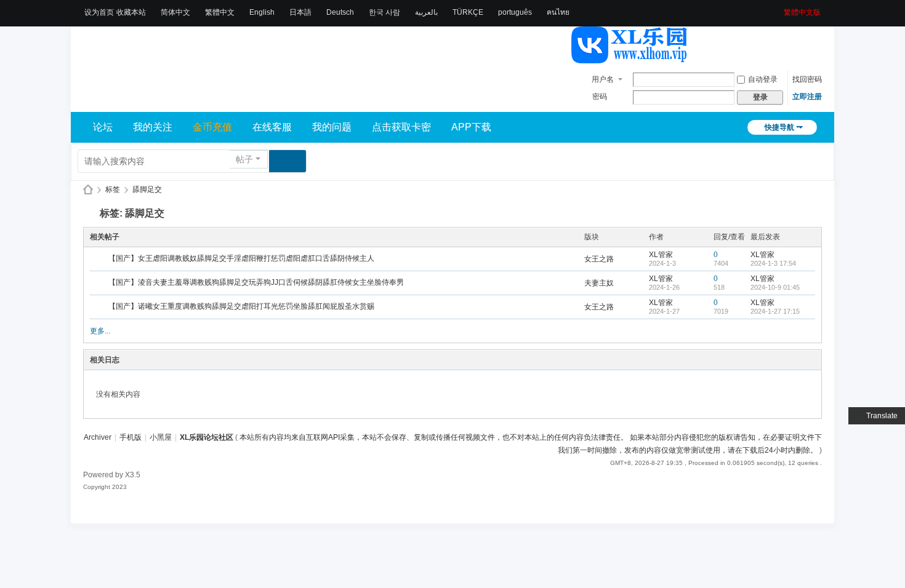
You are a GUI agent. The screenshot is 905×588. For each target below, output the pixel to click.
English (262, 12)
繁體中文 (220, 12)
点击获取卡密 (401, 127)
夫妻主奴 (599, 283)
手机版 (130, 437)
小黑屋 (161, 437)
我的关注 (152, 127)
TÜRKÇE (467, 12)
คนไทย (558, 12)
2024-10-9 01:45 (775, 287)
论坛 (103, 127)
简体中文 (175, 12)
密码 (599, 96)
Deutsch (340, 12)
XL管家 (661, 254)
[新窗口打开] (100, 259)
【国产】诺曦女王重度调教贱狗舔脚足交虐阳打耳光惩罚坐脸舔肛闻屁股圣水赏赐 (241, 306)
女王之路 (599, 259)
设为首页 (99, 12)
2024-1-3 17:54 (773, 263)
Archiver (97, 437)
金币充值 (212, 127)
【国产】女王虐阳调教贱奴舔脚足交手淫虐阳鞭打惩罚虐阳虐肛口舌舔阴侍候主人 (241, 258)
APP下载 (471, 127)
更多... (100, 331)
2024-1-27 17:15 (775, 311)
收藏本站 (131, 12)
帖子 (244, 159)
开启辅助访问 (779, 8)
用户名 (603, 79)
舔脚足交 (147, 189)
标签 (112, 189)
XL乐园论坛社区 (88, 190)
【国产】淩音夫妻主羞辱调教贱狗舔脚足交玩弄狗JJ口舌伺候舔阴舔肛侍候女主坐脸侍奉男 (256, 282)
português (515, 12)
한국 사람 (384, 12)
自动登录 (763, 79)
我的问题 (332, 127)
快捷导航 (779, 127)
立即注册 (807, 96)
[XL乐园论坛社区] (630, 58)
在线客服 (272, 127)
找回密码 (807, 79)
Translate (882, 415)
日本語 (300, 12)
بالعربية (426, 12)
